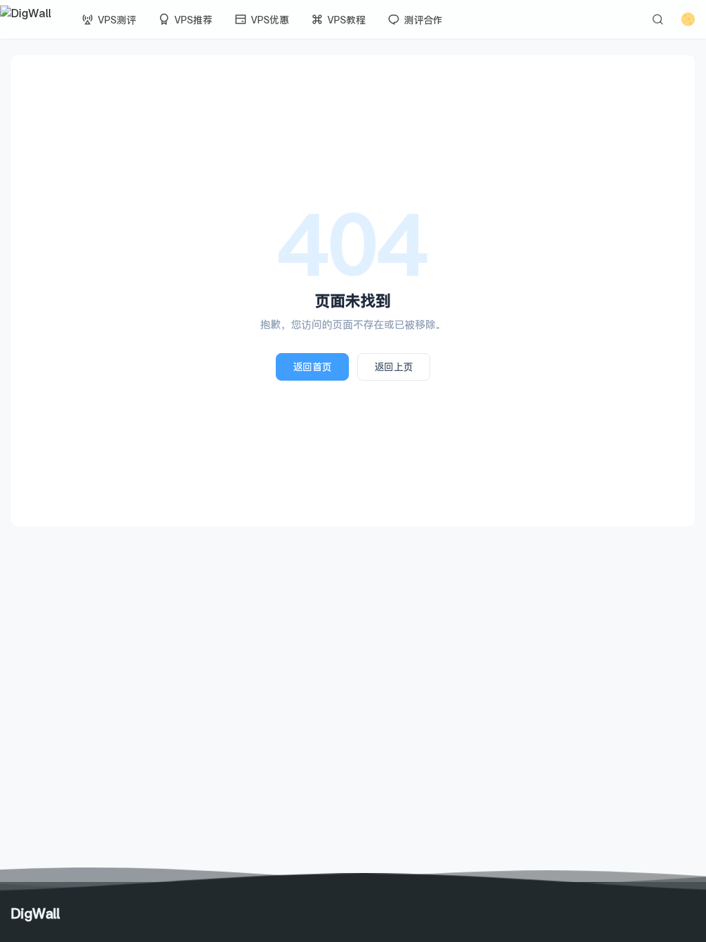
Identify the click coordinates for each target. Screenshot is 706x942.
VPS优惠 (270, 19)
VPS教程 (346, 19)
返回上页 (393, 366)
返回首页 (312, 366)
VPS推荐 (193, 19)
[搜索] (657, 19)
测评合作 (423, 19)
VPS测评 (117, 19)
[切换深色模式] (688, 19)
